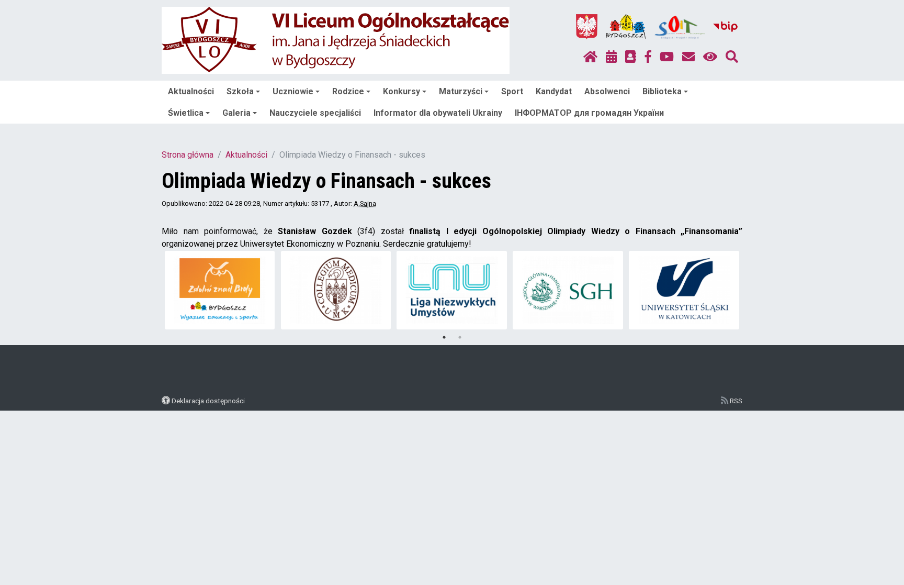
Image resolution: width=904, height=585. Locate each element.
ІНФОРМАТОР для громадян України (589, 113)
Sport (512, 91)
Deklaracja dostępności (208, 400)
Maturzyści (460, 91)
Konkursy (401, 91)
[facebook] (648, 57)
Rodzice (348, 91)
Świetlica (186, 113)
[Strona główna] (590, 57)
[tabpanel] (220, 290)
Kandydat (554, 91)
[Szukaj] (731, 57)
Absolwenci (607, 91)
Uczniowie (293, 91)
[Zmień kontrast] (710, 57)
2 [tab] (460, 337)
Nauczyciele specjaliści (315, 113)
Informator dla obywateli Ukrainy (438, 113)
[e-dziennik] (630, 57)
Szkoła (240, 91)
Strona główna (187, 155)
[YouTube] (667, 57)
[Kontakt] (688, 57)
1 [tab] (444, 337)
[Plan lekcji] (611, 57)
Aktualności (191, 91)
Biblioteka (662, 91)
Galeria (236, 113)
